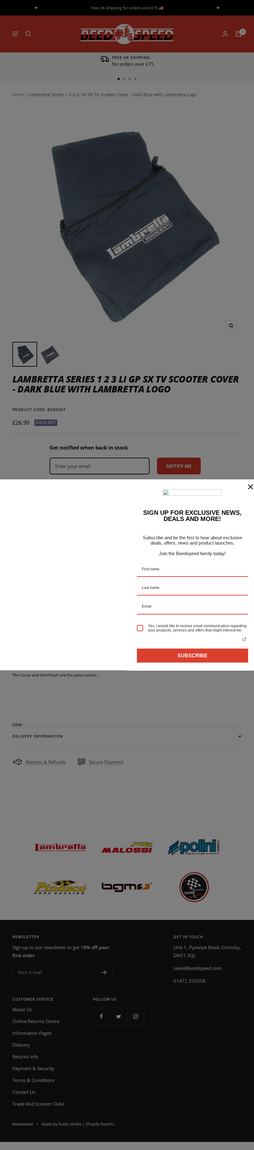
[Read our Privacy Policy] (244, 639)
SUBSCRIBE (192, 655)
